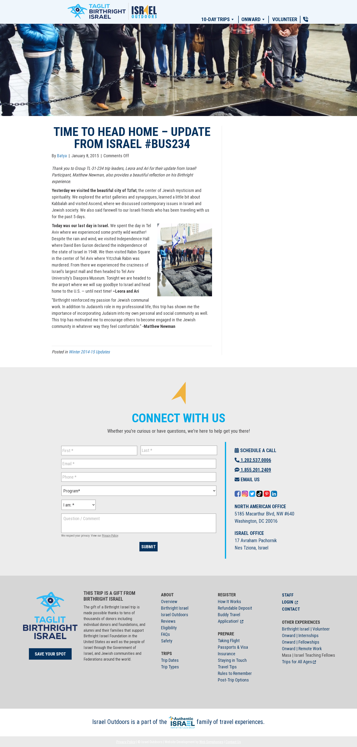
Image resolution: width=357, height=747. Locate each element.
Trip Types (170, 666)
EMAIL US (249, 479)
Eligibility (169, 627)
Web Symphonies (211, 742)
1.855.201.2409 (255, 470)
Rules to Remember (235, 673)
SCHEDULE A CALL (257, 450)
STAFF (288, 595)
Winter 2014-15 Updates (89, 351)
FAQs (165, 634)
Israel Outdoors (174, 614)
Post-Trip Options (233, 679)
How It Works (229, 601)
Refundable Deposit (235, 608)
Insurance (226, 653)
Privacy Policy (110, 535)
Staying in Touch (232, 660)
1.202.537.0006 (255, 460)
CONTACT (291, 609)
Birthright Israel (174, 608)
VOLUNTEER (284, 19)
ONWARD (251, 19)
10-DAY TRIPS (215, 19)
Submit (148, 546)
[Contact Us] (305, 19)
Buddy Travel (229, 614)
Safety (166, 640)
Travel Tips (227, 666)
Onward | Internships (300, 635)
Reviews (168, 621)
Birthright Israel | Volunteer (306, 628)
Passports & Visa (233, 647)
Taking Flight (229, 640)
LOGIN (287, 602)
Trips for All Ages (297, 661)
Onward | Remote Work (302, 648)
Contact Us (233, 742)
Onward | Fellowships (300, 642)
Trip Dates (170, 660)
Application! (228, 621)
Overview (169, 601)
